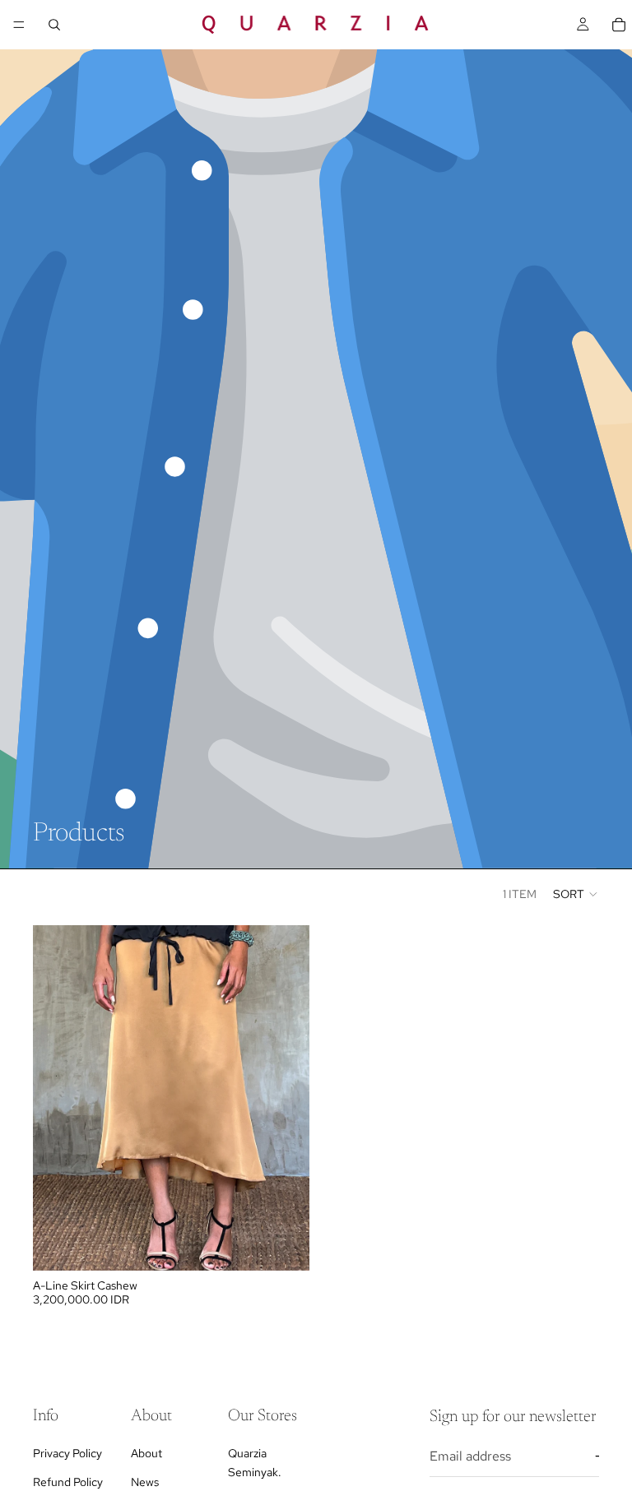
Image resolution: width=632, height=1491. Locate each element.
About (146, 1453)
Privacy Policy (67, 1453)
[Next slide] (284, 1098)
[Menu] (19, 25)
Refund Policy (68, 1481)
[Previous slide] (57, 1098)
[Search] (54, 25)
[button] (576, 894)
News (145, 1481)
